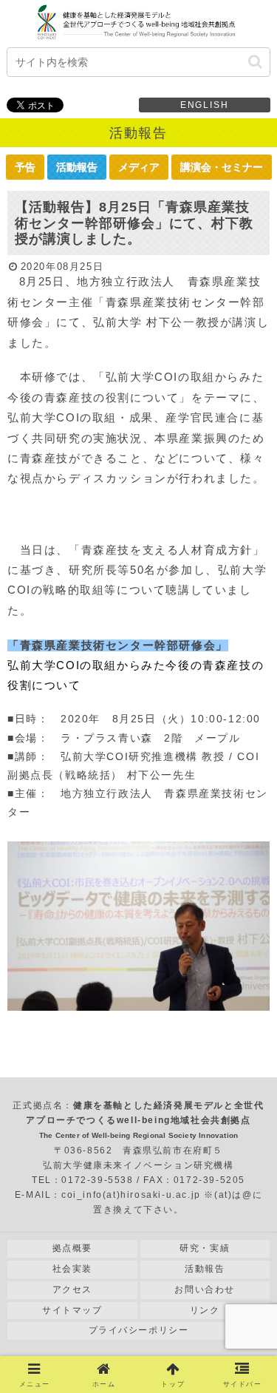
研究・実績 (204, 1248)
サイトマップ (72, 1310)
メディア (139, 167)
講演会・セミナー (221, 167)
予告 (25, 167)
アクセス (72, 1289)
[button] (255, 61)
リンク (205, 1310)
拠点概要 (72, 1248)
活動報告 (77, 167)
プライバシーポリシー (139, 1330)
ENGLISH (204, 105)
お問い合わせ (204, 1289)
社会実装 (72, 1269)
